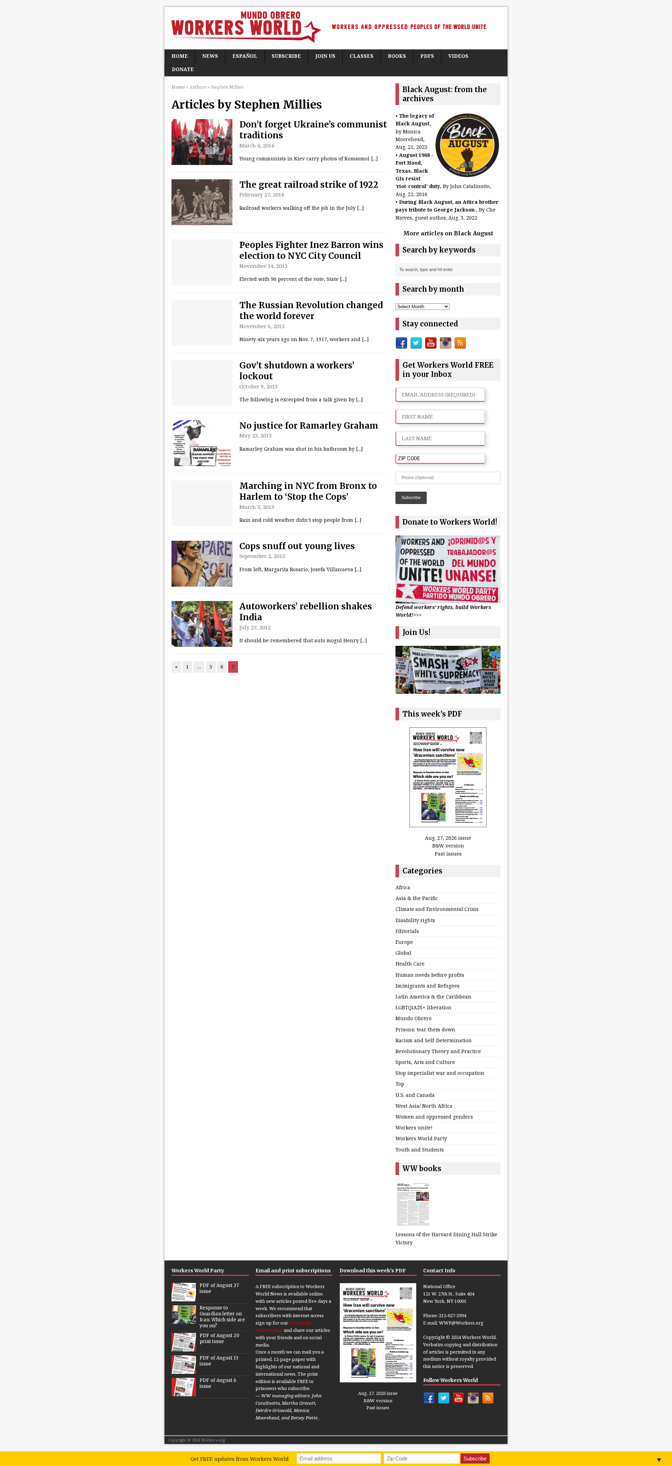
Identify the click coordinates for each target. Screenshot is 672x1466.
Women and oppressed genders (434, 1116)
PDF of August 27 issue (219, 1288)
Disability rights (415, 920)
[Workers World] (335, 28)
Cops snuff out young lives (297, 546)
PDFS (427, 56)
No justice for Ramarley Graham (308, 425)
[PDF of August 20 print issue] (184, 1347)
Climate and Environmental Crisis (437, 909)
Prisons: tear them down (425, 1029)
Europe (404, 942)
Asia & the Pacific (417, 898)
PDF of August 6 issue (218, 1383)
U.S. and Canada (415, 1095)
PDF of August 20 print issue (219, 1338)
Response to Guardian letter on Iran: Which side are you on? (222, 1317)
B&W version (448, 845)
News (210, 56)
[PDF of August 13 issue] (184, 1370)
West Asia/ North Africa (424, 1105)
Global (403, 952)
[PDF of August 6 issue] (184, 1392)
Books (397, 56)
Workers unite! (414, 1127)
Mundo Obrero (414, 1018)
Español (244, 56)
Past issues (448, 853)
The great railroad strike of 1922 (308, 184)
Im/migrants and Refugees (428, 985)
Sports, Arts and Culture (425, 1062)
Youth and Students (420, 1149)
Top (400, 1083)
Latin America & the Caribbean (433, 996)
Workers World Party (421, 1138)
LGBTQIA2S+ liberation (423, 1007)
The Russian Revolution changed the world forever (311, 310)
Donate (183, 69)
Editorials (407, 931)
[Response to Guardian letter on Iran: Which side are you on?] (184, 1320)
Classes (361, 56)
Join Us (325, 56)
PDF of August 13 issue (219, 1361)
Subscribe (286, 56)
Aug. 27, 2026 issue (448, 838)
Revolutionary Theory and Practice (438, 1051)
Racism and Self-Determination (434, 1040)
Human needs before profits (430, 974)
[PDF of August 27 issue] (184, 1297)
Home (180, 56)
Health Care (410, 963)
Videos (458, 56)
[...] (374, 158)
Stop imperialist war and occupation (440, 1073)
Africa (403, 887)
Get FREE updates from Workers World (239, 1458)
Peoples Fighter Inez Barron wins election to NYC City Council (311, 250)
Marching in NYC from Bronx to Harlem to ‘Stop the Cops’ (308, 491)
